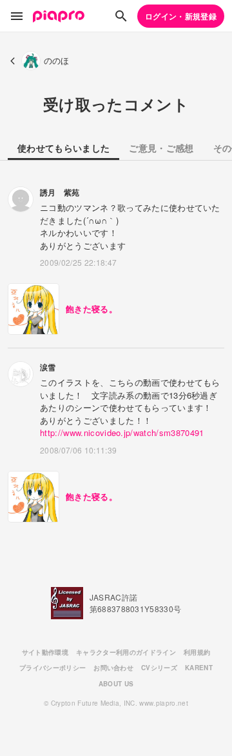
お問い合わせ (113, 667)
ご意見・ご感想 (161, 147)
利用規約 (197, 652)
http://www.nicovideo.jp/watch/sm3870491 (122, 432)
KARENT (199, 667)
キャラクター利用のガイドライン (126, 652)
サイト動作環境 (45, 652)
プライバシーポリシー (52, 667)
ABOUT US (116, 683)
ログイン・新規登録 (181, 16)
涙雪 (48, 367)
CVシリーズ (159, 667)
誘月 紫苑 (60, 192)
